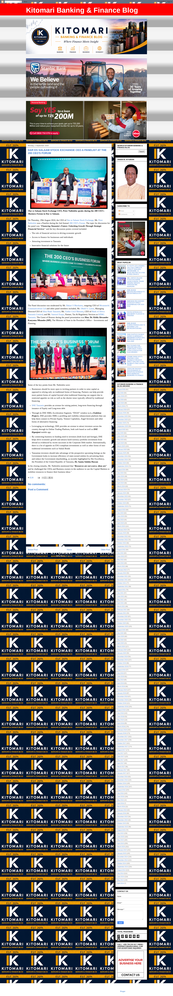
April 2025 (120, 443)
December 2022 (122, 536)
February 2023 (122, 530)
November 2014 (122, 860)
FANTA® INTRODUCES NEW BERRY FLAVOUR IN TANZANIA (135, 313)
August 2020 (121, 630)
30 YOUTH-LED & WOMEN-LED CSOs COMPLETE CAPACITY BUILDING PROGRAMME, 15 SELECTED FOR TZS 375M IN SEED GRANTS (136, 270)
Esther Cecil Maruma (74, 311)
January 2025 (121, 453)
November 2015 (122, 820)
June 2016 (120, 796)
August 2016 (121, 790)
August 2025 (121, 429)
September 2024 (122, 466)
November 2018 (122, 700)
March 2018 (121, 726)
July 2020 (120, 633)
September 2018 (122, 706)
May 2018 (120, 720)
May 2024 (120, 479)
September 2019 (122, 666)
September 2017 (122, 746)
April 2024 (120, 483)
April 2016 (120, 803)
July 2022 (120, 553)
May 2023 (120, 520)
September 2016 (122, 786)
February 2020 (122, 650)
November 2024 (122, 460)
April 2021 (120, 603)
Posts (122, 211)
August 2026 (121, 389)
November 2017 (122, 740)
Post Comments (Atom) (74, 556)
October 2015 (121, 823)
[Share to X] (47, 477)
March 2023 (121, 526)
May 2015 (120, 840)
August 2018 (121, 710)
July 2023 (120, 513)
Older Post (105, 550)
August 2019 (121, 670)
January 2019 (121, 693)
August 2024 (121, 469)
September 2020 (122, 626)
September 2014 (122, 867)
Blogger (122, 991)
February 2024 (122, 489)
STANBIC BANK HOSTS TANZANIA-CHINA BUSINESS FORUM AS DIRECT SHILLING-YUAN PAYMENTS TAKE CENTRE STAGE (136, 361)
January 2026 (121, 413)
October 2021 (121, 583)
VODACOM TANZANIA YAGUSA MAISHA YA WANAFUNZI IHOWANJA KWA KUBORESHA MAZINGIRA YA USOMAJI (135, 372)
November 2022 (122, 540)
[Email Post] (38, 477)
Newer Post (33, 550)
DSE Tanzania (38, 405)
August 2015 (121, 830)
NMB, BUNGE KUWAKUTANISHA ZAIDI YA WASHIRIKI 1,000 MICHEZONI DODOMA (136, 326)
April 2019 (120, 683)
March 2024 (121, 486)
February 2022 (122, 570)
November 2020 (122, 620)
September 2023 (122, 506)
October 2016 (121, 783)
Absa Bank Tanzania (51, 311)
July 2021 (120, 593)
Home (69, 550)
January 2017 (121, 773)
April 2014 (120, 883)
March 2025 (121, 446)
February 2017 (122, 770)
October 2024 (121, 463)
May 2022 (120, 560)
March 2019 (121, 686)
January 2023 (121, 533)
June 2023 (120, 516)
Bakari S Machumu (74, 305)
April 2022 (120, 563)
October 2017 (121, 743)
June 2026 (120, 396)
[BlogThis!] (45, 477)
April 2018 (120, 723)
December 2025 (122, 416)
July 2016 (120, 793)
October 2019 (121, 663)
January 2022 (121, 573)
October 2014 (121, 863)
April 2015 (120, 843)
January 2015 (121, 853)
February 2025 (122, 449)
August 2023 (121, 510)
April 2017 (120, 763)
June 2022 (120, 556)
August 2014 (121, 870)
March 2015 (121, 847)
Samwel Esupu (57, 314)
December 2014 (122, 857)
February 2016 (122, 810)
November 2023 (122, 499)
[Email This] (43, 477)
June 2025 (120, 436)
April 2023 (120, 523)
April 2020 (120, 643)
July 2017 (120, 753)
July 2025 (120, 433)
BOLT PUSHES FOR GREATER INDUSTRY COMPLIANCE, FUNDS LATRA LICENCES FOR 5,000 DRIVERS (134, 349)
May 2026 (120, 399)
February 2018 (122, 730)
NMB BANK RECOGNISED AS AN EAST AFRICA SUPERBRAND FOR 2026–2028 (136, 303)
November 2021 (122, 580)
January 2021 (121, 613)
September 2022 (122, 546)
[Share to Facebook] (49, 477)
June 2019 (120, 676)
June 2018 (120, 716)
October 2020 (121, 623)
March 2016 (121, 806)
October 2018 (121, 703)
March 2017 (121, 767)
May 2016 (120, 800)
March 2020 (121, 646)
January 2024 (121, 493)
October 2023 (121, 503)
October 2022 (121, 543)
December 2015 (122, 816)
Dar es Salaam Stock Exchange (80, 220)
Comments (123, 214)
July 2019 (120, 673)
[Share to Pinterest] (52, 477)
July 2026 (120, 393)
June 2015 (120, 837)
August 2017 (121, 750)
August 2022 (121, 550)
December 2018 (122, 696)
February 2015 (122, 850)
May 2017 (120, 760)
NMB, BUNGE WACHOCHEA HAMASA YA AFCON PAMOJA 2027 (136, 291)
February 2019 (122, 690)
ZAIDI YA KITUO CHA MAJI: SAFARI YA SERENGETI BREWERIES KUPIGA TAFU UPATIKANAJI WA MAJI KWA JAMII (136, 338)
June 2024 (120, 476)
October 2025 (121, 423)
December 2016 (122, 777)
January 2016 (121, 813)
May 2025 (120, 439)
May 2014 (120, 880)
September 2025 (122, 426)
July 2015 (120, 833)
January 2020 (121, 653)
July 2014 (120, 873)
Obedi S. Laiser (87, 308)
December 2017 (122, 736)
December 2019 (122, 656)
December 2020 (122, 616)
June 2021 (120, 596)
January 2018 (121, 733)
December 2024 (122, 456)
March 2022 (121, 566)
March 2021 (121, 606)
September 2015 (122, 827)
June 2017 (120, 756)
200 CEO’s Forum (77, 223)
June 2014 (120, 877)
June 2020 (120, 636)
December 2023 (122, 496)
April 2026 (120, 403)
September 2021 (122, 586)
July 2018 (120, 713)
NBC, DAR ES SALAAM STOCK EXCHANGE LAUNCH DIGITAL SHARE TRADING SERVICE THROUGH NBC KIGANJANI (135, 282)
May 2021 (120, 600)
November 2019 (122, 660)
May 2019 (120, 680)
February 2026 (122, 409)
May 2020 (120, 640)
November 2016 (122, 780)
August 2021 (121, 590)
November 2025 (122, 419)
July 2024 (120, 473)
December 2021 (122, 576)
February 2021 (122, 610)
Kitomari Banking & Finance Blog (82, 10)
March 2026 (121, 406)
